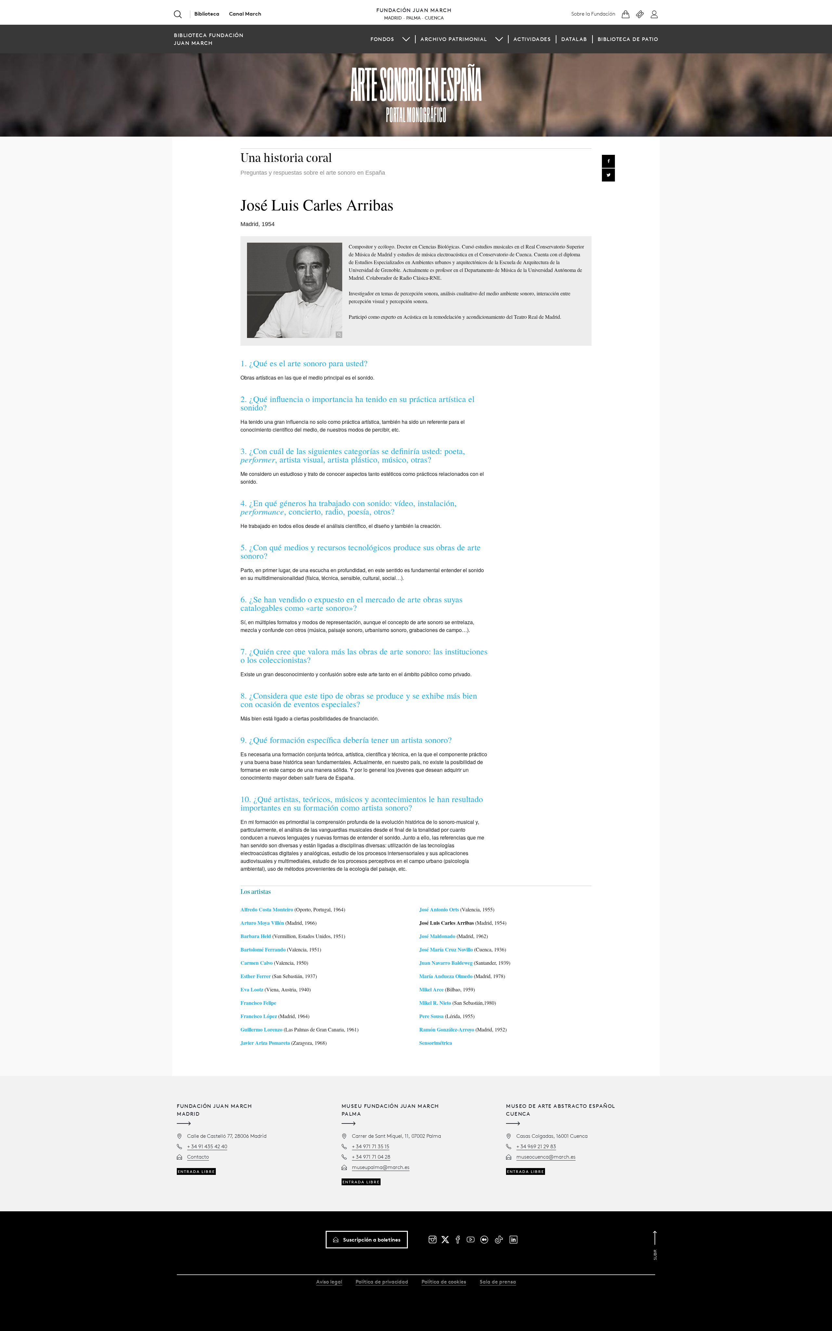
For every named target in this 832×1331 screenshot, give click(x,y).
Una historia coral (286, 159)
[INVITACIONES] (640, 14)
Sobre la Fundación (593, 13)
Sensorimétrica (435, 1042)
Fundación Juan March (413, 10)
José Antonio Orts (439, 909)
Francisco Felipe (258, 1002)
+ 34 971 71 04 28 (371, 1156)
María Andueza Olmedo (446, 976)
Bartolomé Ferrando (263, 949)
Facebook (608, 161)
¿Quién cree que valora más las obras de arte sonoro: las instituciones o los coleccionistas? (364, 655)
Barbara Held (255, 936)
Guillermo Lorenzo (261, 1029)
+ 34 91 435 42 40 (207, 1146)
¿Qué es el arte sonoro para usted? (308, 363)
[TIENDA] (626, 14)
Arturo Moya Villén (262, 922)
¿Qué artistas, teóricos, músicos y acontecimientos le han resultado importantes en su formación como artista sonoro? (361, 803)
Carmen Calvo (256, 962)
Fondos (382, 39)
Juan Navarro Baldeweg (446, 962)
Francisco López (258, 1016)
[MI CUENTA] (654, 14)
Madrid (393, 18)
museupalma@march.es (381, 1167)
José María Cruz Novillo (446, 949)
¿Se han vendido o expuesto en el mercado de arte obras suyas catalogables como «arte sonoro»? (351, 603)
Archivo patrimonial (454, 39)
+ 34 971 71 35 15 (370, 1146)
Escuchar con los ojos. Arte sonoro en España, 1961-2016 (416, 93)
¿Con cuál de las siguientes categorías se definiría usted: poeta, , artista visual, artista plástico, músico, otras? (352, 455)
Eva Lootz (251, 989)
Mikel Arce (431, 989)
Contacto (198, 1156)
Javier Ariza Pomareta (265, 1042)
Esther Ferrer (255, 976)
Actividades (532, 39)
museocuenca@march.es (546, 1156)
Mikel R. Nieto (435, 1002)
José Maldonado (437, 936)
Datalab (574, 39)
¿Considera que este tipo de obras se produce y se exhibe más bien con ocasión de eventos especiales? (358, 699)
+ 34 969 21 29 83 (536, 1146)
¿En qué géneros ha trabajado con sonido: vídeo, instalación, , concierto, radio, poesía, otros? (348, 507)
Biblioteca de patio (628, 39)
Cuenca (434, 18)
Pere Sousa (431, 1016)
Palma (413, 18)
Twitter (608, 175)
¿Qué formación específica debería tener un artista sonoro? (350, 739)
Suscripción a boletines (371, 1239)
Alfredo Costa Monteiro (266, 909)
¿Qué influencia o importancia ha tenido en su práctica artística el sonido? (357, 403)
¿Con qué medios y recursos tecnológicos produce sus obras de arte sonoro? (360, 551)
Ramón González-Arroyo (446, 1029)
